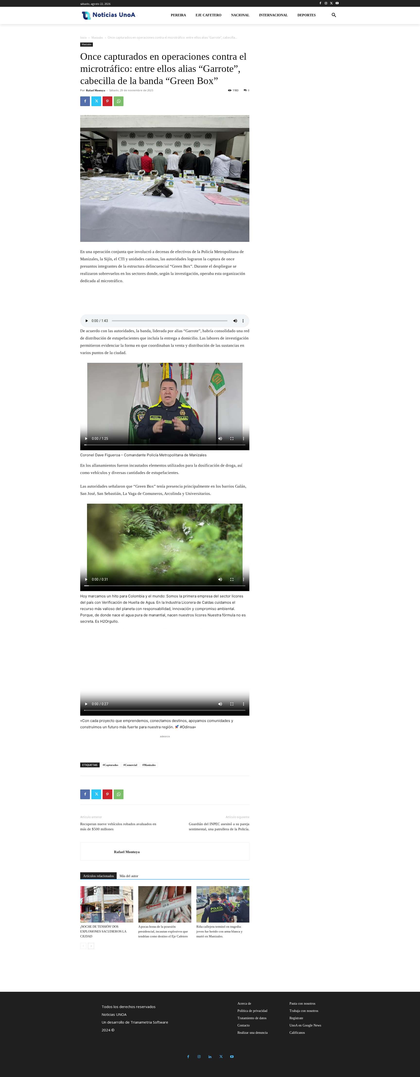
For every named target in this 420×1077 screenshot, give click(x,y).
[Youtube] (337, 3)
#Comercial (130, 764)
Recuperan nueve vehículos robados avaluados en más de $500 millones (118, 826)
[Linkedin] (210, 1057)
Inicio (83, 37)
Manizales (97, 37)
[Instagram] (326, 3)
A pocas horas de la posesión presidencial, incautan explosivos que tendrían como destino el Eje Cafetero (163, 931)
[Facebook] (320, 3)
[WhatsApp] (118, 101)
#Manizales (149, 764)
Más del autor (129, 876)
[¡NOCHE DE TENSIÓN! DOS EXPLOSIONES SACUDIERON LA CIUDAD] (106, 904)
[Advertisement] (165, 746)
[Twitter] (331, 3)
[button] (334, 15)
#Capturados (110, 764)
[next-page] (91, 946)
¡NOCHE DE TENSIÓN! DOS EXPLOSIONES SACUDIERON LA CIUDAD (103, 931)
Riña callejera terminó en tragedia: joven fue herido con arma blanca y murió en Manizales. (219, 931)
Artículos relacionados (98, 876)
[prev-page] (83, 946)
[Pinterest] (107, 101)
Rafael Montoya (95, 90)
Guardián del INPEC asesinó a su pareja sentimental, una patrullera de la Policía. (219, 826)
